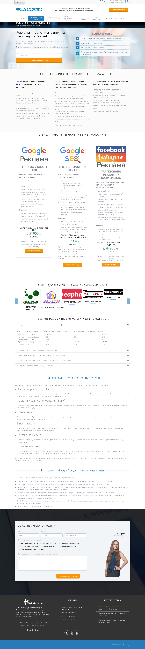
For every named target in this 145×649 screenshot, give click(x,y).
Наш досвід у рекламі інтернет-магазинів (95, 47)
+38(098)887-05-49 (68, 619)
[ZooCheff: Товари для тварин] (51, 297)
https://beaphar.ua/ (72, 302)
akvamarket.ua (113, 297)
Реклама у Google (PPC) (36, 18)
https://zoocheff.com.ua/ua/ (51, 308)
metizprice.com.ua (93, 301)
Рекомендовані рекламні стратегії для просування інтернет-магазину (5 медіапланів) (105, 53)
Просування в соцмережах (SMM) (69, 18)
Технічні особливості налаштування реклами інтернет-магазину (102, 39)
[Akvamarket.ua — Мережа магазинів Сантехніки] (113, 292)
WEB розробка (96, 19)
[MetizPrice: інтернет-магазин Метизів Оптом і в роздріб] (93, 294)
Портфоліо (111, 18)
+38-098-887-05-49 (125, 2)
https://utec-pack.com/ (30, 308)
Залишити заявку (118, 9)
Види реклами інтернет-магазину (92, 43)
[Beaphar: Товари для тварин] (72, 294)
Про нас (123, 18)
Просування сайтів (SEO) (52, 18)
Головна (22, 18)
